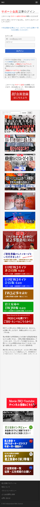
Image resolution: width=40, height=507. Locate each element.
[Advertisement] (20, 377)
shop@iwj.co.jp (10, 72)
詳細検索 (24, 113)
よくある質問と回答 (8, 494)
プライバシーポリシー (8, 490)
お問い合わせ (5, 498)
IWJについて (5, 487)
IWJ (2, 2)
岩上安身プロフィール (8, 483)
